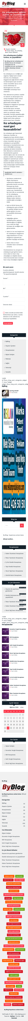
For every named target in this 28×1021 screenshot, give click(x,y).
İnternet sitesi (7, 304)
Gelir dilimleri (13, 920)
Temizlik (8, 372)
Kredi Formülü (20, 949)
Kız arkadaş (18, 51)
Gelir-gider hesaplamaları (14, 916)
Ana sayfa (8, 17)
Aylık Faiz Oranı (8, 880)
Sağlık (7, 363)
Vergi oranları (14, 993)
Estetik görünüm (19, 909)
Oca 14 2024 (14, 671)
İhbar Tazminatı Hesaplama (14, 558)
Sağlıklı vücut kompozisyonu (14, 971)
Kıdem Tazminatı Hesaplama (14, 553)
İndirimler (7, 1004)
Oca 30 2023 (14, 392)
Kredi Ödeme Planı (14, 957)
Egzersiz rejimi (7, 909)
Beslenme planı (14, 891)
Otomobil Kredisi (13, 964)
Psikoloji (8, 359)
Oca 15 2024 (14, 631)
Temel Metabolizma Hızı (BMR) (14, 982)
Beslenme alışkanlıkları (13, 883)
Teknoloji (8, 367)
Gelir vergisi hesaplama (14, 924)
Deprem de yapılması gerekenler (12, 590)
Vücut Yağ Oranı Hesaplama (14, 571)
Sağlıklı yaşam (14, 975)
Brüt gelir (8, 898)
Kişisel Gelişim (10, 354)
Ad (4, 288)
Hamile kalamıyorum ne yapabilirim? (13, 596)
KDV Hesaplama (10, 755)
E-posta (6, 296)
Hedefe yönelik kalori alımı (14, 938)
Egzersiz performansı (13, 905)
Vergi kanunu (8, 990)
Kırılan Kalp (10, 51)
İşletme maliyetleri (18, 1004)
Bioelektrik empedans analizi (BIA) (14, 894)
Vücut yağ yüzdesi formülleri (14, 1001)
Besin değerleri (19, 880)
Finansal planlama (14, 913)
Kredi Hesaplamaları (13, 953)
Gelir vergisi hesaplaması (14, 927)
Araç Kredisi (19, 876)
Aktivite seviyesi (9, 876)
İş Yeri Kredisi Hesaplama (13, 562)
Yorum (5, 278)
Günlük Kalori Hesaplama (14, 575)
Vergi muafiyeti (19, 990)
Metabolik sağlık (19, 960)
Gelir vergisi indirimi (14, 931)
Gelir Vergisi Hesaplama (13, 759)
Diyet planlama (18, 898)
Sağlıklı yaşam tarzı (13, 979)
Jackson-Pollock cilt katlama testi (14, 946)
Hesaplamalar (10, 350)
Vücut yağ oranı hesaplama (13, 997)
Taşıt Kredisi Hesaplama (13, 566)
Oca (22, 45)
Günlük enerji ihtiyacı (14, 935)
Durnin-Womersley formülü (13, 902)
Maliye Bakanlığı (7, 960)
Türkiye (19, 986)
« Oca (21, 707)
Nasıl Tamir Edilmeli (11, 52)
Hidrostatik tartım (14, 942)
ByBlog (8, 341)
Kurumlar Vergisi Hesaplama (14, 750)
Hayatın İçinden (16, 17)
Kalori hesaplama (8, 949)
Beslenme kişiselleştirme (13, 887)
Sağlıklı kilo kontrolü (14, 968)
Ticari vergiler (10, 986)
